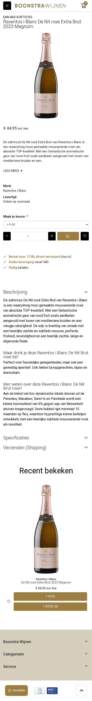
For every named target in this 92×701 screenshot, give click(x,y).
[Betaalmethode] (39, 690)
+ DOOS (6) (50, 606)
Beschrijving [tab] (15, 292)
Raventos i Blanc (14, 191)
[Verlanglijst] (8, 601)
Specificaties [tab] (16, 437)
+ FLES (50, 596)
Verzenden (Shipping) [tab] (24, 447)
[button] (83, 6)
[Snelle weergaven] (84, 491)
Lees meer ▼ (13, 171)
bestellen (19, 690)
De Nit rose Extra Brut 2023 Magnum (46, 582)
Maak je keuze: (15, 216)
